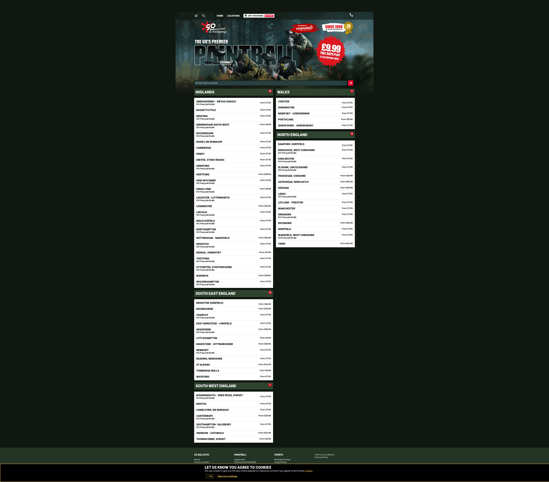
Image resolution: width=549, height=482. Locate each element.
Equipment (239, 459)
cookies (309, 470)
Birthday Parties (282, 459)
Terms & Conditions (325, 454)
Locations (233, 15)
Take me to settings (227, 476)
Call (351, 15)
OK (209, 476)
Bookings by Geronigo (305, 28)
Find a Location (201, 462)
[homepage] (253, 27)
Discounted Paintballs (245, 462)
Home (220, 15)
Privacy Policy (321, 457)
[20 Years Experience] (337, 28)
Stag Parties (280, 462)
